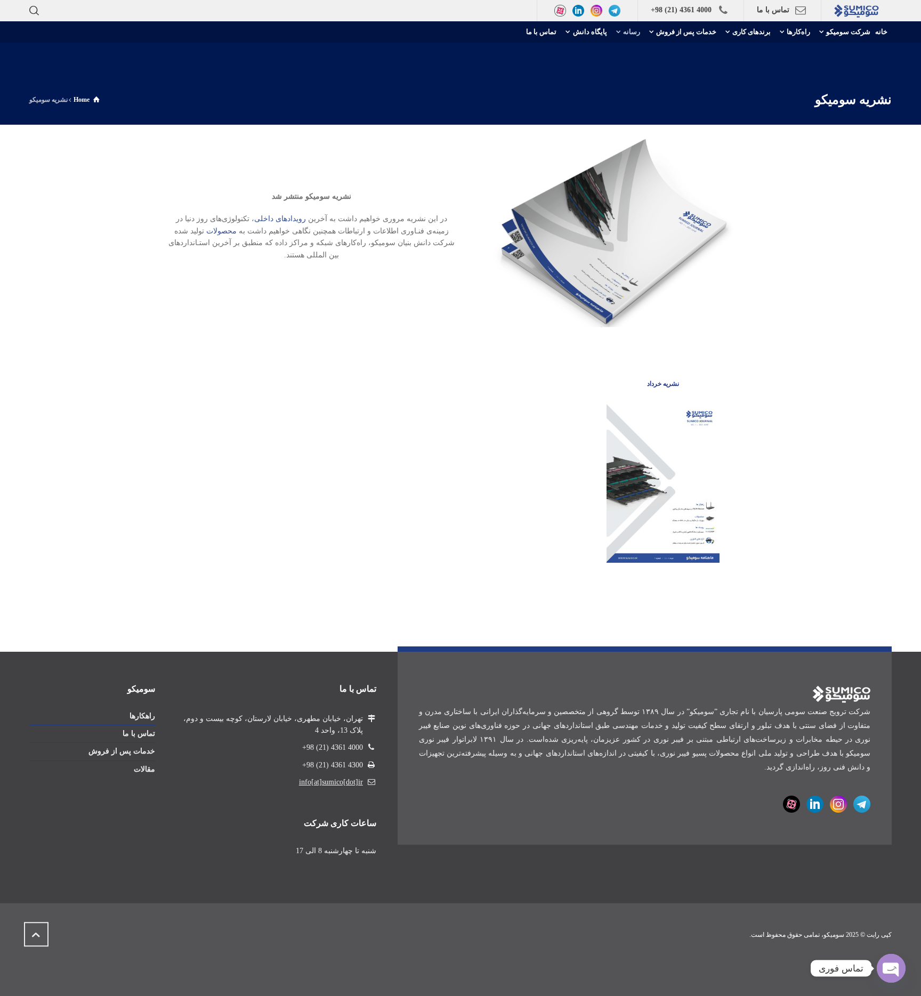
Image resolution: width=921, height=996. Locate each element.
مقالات (144, 769)
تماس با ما (773, 10)
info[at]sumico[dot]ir (331, 782)
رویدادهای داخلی (280, 219)
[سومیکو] (856, 10)
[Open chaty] (891, 968)
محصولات (221, 231)
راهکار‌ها (142, 716)
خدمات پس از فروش (121, 751)
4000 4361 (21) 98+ (681, 10)
